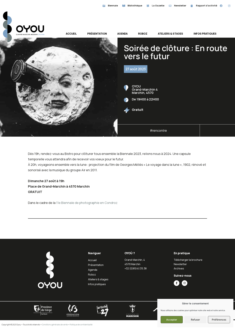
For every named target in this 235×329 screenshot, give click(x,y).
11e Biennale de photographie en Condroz (87, 203)
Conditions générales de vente (55, 324)
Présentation (97, 33)
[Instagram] (229, 6)
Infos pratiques (205, 33)
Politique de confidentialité (81, 324)
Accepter (171, 319)
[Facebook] (221, 6)
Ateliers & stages (170, 33)
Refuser (195, 319)
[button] (217, 131)
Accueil (71, 33)
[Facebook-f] (176, 283)
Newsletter (180, 264)
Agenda (122, 33)
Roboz (142, 33)
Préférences (219, 319)
